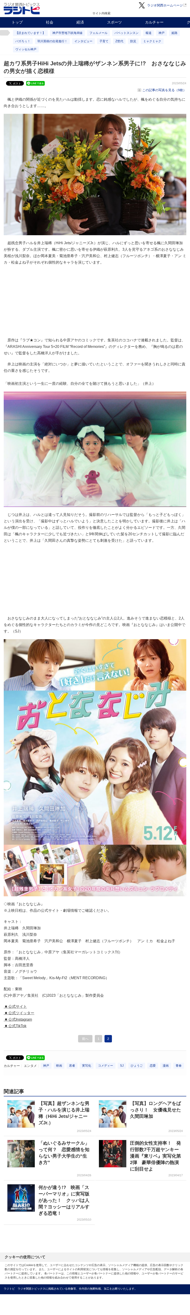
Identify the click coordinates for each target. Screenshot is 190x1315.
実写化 (86, 1065)
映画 (59, 1065)
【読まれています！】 (30, 33)
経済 (80, 22)
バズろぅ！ (22, 41)
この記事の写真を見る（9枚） (164, 90)
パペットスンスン (126, 33)
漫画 (166, 1065)
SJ (122, 1065)
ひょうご (137, 1065)
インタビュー (83, 41)
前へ (85, 1039)
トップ (17, 22)
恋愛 (153, 1065)
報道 (149, 33)
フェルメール (98, 33)
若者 (72, 1065)
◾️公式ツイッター (19, 1013)
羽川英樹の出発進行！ (52, 41)
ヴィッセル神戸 (25, 49)
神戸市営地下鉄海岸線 (67, 33)
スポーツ (114, 22)
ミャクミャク (152, 41)
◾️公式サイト (15, 1006)
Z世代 (119, 41)
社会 (49, 22)
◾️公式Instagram (18, 1019)
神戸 (161, 33)
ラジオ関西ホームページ (165, 5)
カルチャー (154, 22)
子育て (103, 41)
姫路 (174, 33)
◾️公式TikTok (15, 1026)
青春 (179, 1065)
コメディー (105, 1065)
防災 (133, 41)
